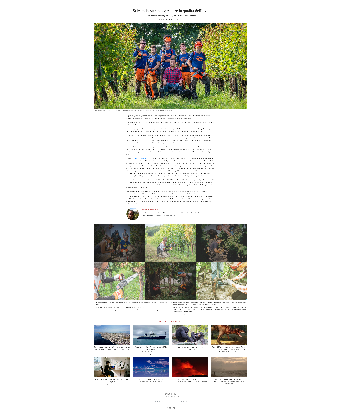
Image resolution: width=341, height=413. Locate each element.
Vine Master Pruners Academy (141, 158)
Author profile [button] (146, 219)
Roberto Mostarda (175, 20)
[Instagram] (173, 408)
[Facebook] (167, 408)
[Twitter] (170, 408)
